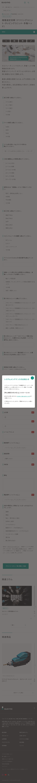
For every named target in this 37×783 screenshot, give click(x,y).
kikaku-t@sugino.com (23, 396)
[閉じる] (32, 378)
